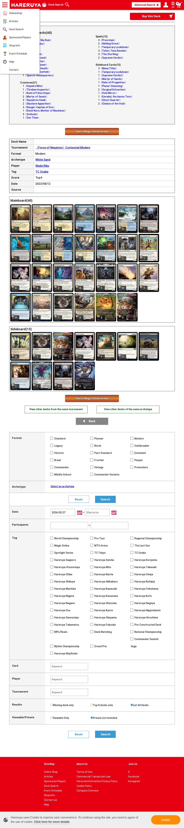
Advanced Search (144, 4)
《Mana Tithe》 (109, 68)
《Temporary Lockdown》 (115, 47)
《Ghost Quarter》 (111, 100)
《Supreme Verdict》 (112, 57)
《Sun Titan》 (32, 117)
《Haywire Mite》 (34, 86)
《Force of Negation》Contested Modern (62, 147)
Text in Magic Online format (92, 131)
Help (11, 61)
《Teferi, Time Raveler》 (114, 50)
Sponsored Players (20, 37)
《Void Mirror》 (109, 93)
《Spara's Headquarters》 (39, 75)
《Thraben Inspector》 (37, 89)
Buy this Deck (151, 16)
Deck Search (16, 29)
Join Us (132, 764)
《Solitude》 (31, 114)
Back (92, 421)
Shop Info (14, 45)
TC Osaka (41, 171)
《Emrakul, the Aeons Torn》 (117, 96)
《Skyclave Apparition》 (38, 103)
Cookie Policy (84, 785)
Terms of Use (84, 771)
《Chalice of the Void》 (113, 103)
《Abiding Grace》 (110, 43)
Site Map (49, 764)
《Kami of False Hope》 (38, 93)
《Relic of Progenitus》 (113, 82)
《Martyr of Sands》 (36, 96)
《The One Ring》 (110, 54)
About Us (82, 764)
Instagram (134, 781)
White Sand (42, 159)
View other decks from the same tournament (56, 409)
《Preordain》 (108, 40)
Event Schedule (18, 53)
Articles (13, 21)
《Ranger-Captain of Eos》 (40, 107)
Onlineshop (15, 13)
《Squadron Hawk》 (36, 100)
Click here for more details (52, 821)
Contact (14, 69)
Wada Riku (42, 165)
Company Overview (88, 790)
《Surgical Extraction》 (113, 89)
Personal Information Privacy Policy (97, 781)
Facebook (133, 776)
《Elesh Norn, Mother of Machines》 (45, 110)
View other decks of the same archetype (128, 409)
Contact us (50, 799)
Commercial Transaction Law (94, 776)
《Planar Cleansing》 (112, 86)
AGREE (165, 819)
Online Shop (51, 771)
